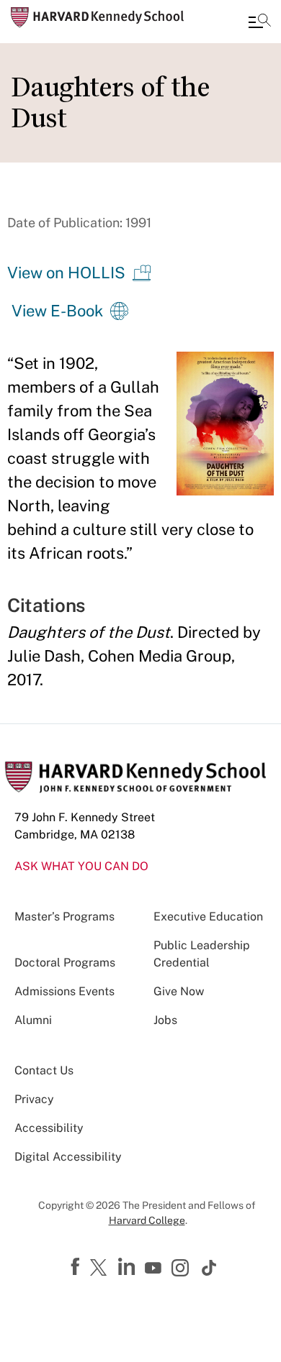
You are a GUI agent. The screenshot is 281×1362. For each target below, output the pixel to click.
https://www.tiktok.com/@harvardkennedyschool (209, 1268)
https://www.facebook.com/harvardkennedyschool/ (77, 1267)
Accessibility (49, 1128)
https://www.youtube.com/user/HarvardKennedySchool (155, 1268)
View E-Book (57, 310)
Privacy (34, 1099)
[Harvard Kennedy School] (97, 17)
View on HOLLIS (66, 272)
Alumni (33, 1020)
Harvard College (147, 1220)
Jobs (165, 1020)
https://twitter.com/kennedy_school (101, 1268)
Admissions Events (64, 991)
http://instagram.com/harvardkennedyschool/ (182, 1269)
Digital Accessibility (68, 1157)
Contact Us (43, 1070)
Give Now (178, 991)
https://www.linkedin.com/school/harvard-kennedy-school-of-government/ (128, 1267)
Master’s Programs (64, 916)
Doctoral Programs (64, 962)
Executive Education (208, 916)
